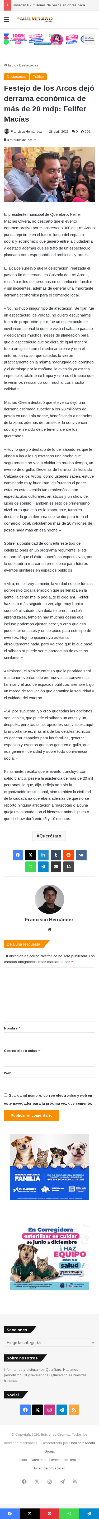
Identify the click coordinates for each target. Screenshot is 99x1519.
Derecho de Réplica (65, 1460)
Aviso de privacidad (49, 1468)
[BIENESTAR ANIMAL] (49, 1199)
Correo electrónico (22, 1051)
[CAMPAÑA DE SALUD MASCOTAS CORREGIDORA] (49, 1289)
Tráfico (38, 77)
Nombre (12, 1028)
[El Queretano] (34, 20)
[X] (30, 855)
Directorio (38, 1460)
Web (7, 1073)
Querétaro (50, 836)
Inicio (11, 65)
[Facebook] (18, 855)
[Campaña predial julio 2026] (49, 39)
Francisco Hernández (26, 131)
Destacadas (28, 65)
